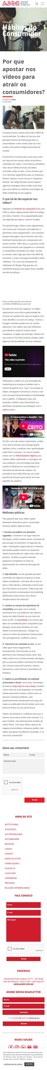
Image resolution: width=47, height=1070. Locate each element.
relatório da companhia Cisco (27, 209)
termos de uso (34, 1018)
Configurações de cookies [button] (13, 1064)
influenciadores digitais (26, 456)
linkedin (23, 1047)
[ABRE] (16, 4)
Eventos (9, 853)
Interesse (23, 1012)
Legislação (10, 873)
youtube (29, 1047)
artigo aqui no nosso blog (23, 686)
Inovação (7, 22)
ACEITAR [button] (29, 1064)
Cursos (8, 849)
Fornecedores (12, 863)
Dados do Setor (13, 858)
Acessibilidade (12, 839)
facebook (10, 1047)
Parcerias (10, 883)
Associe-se (10, 868)
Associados (10, 829)
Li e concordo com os (24, 1018)
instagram (17, 1047)
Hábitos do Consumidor (22, 31)
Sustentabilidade (13, 834)
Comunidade (11, 878)
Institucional (12, 824)
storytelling (21, 620)
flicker (35, 1047)
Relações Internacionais (17, 888)
